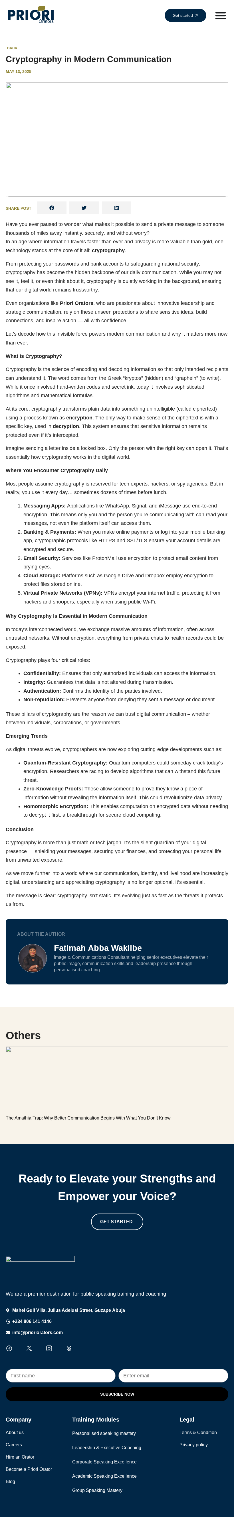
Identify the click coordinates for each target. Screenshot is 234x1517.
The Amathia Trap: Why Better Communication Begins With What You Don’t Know (88, 1118)
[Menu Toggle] (220, 15)
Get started (116, 1221)
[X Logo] (29, 1348)
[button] (51, 207)
